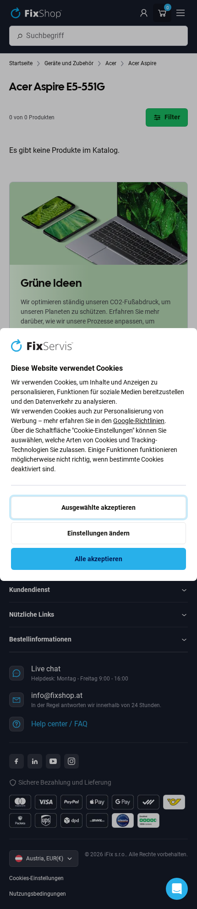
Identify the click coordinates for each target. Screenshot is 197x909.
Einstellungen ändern (98, 533)
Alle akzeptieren (98, 559)
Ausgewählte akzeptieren (98, 507)
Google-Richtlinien (138, 420)
